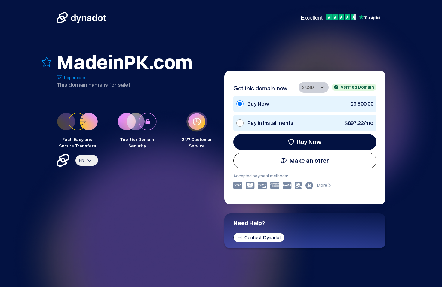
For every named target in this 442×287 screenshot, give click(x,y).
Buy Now (309, 142)
